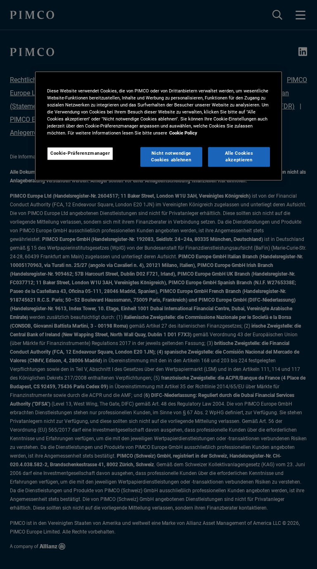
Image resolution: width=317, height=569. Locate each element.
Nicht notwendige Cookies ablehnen (171, 157)
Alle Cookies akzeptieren (239, 157)
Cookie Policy (183, 133)
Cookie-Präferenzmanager (80, 153)
